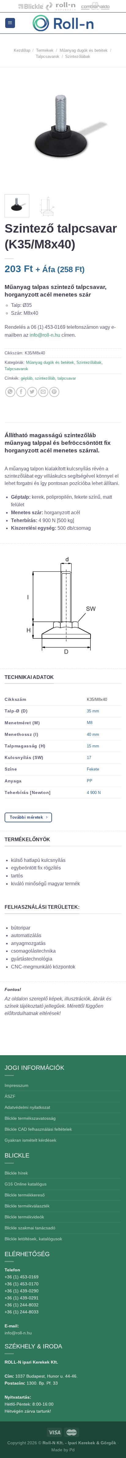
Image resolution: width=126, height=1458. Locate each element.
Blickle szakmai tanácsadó (30, 1227)
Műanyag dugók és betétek (84, 50)
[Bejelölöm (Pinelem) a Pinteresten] (54, 392)
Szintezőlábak (77, 56)
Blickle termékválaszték (27, 1205)
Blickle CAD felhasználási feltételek (38, 1129)
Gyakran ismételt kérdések (30, 1140)
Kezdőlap (22, 50)
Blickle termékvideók (24, 1216)
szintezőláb (45, 378)
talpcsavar (66, 378)
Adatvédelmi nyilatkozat (27, 1107)
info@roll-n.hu (45, 335)
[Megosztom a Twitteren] (32, 392)
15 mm (93, 746)
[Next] (111, 130)
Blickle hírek (16, 1173)
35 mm (93, 711)
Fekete (93, 769)
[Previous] (14, 130)
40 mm (93, 734)
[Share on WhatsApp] (10, 392)
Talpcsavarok (47, 56)
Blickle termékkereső (25, 1195)
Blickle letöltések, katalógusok (33, 1238)
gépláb (26, 378)
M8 (89, 722)
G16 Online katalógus (25, 1184)
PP (89, 780)
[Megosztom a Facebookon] (21, 392)
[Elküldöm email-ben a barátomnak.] (43, 392)
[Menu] (10, 23)
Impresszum (16, 1085)
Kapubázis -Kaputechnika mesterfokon (60, 6)
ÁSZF (10, 1096)
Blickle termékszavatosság (30, 1118)
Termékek (45, 50)
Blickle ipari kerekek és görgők (29, 6)
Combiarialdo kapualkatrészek (93, 6)
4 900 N (94, 792)
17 (89, 757)
